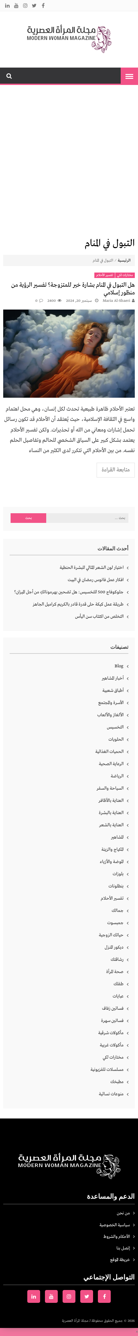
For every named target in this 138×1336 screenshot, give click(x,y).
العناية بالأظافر (111, 800)
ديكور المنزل (114, 947)
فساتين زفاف (113, 1008)
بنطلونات (116, 886)
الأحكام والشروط (116, 1236)
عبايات (118, 996)
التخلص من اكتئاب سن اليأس (99, 616)
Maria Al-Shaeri (116, 300)
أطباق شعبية (113, 690)
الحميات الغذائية (109, 752)
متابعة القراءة (116, 470)
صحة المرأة (115, 972)
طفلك (119, 984)
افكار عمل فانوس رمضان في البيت (96, 580)
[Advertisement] (69, 160)
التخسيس (115, 727)
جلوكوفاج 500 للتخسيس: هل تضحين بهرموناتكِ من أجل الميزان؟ (69, 592)
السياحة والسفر (110, 788)
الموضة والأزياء (112, 862)
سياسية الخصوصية (114, 1225)
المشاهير (117, 837)
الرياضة (117, 776)
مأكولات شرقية (111, 1033)
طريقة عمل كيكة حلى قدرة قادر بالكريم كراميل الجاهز (78, 604)
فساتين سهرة (112, 1021)
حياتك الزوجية (111, 935)
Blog (119, 666)
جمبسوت (115, 923)
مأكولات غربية (112, 1045)
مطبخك (117, 1082)
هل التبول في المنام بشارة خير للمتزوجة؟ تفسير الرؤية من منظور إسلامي (73, 289)
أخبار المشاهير (113, 678)
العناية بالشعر (111, 825)
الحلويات (116, 739)
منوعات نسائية (111, 1094)
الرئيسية (124, 260)
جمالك (118, 911)
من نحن (123, 1213)
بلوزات (118, 874)
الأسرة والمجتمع (111, 703)
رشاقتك (117, 959)
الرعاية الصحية (111, 764)
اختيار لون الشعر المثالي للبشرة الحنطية (92, 568)
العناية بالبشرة (111, 813)
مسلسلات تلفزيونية (107, 1069)
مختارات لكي (125, 275)
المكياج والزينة (112, 849)
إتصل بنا (123, 1248)
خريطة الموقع (120, 1260)
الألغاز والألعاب (110, 715)
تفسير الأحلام (104, 275)
